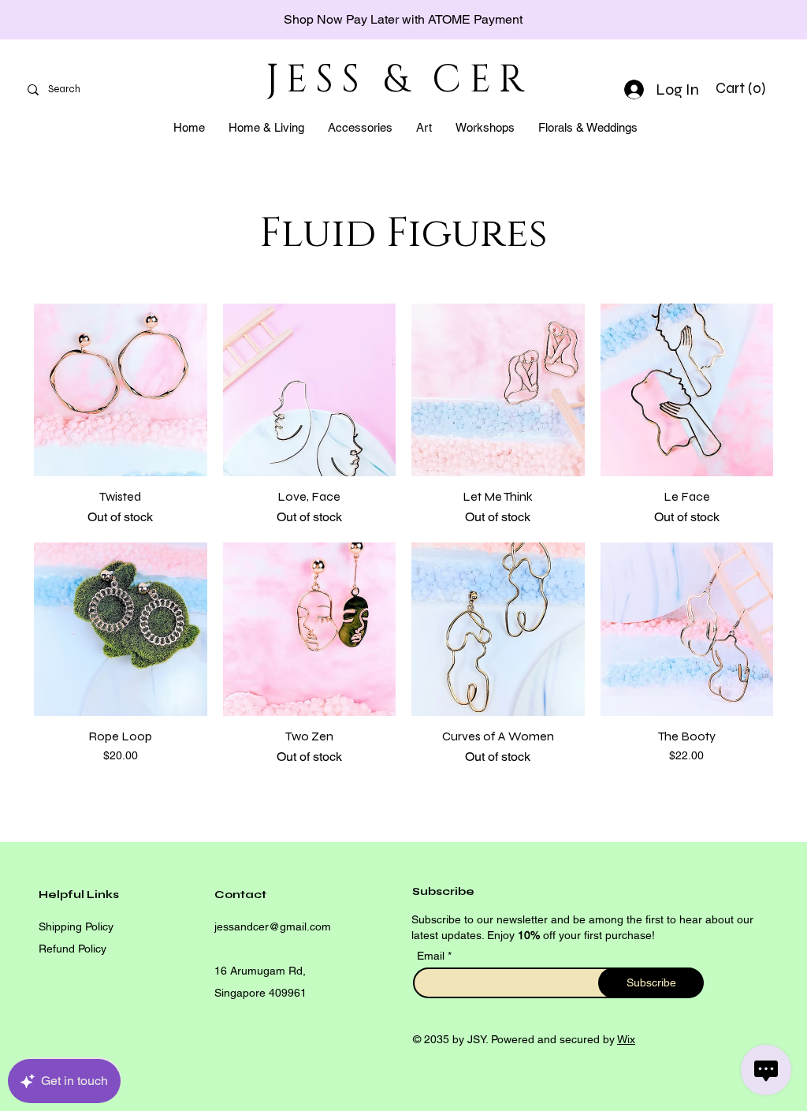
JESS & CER (399, 80)
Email (432, 955)
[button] (743, 88)
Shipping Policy (76, 926)
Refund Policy (72, 948)
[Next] (724, 20)
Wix (626, 1039)
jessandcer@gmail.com (272, 926)
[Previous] (83, 20)
